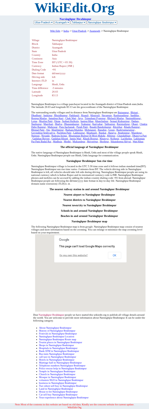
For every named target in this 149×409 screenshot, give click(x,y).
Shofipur (104, 141)
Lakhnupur (79, 132)
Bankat (102, 132)
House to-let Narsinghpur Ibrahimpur (58, 391)
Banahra (102, 130)
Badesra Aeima (59, 135)
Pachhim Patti (64, 132)
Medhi (67, 141)
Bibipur (111, 135)
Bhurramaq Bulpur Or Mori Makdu (87, 135)
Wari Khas (138, 141)
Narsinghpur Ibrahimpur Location (56, 336)
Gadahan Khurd (59, 138)
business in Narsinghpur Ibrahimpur (57, 383)
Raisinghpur (123, 124)
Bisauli (85, 115)
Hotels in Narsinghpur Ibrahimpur (56, 359)
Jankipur (47, 115)
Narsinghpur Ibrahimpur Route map (57, 339)
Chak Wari (70, 118)
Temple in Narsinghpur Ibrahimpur (57, 371)
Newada (45, 135)
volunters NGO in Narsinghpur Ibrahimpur (61, 380)
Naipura (35, 135)
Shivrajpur (92, 141)
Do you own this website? (74, 255)
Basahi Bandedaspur (100, 127)
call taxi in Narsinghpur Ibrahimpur (57, 357)
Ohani (135, 124)
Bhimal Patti (37, 130)
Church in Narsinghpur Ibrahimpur (57, 374)
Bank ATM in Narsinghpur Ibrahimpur (59, 351)
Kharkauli (92, 132)
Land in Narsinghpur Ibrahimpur (56, 389)
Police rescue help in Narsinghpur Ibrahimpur (63, 368)
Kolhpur (114, 138)
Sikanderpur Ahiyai (121, 141)
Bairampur (123, 112)
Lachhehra (126, 138)
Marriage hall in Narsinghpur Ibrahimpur (60, 362)
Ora (48, 130)
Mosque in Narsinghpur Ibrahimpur (57, 377)
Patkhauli (74, 115)
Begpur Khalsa (39, 118)
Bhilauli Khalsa (115, 118)
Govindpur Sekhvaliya (43, 132)
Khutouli (95, 115)
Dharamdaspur (71, 124)
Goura (111, 130)
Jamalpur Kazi (56, 118)
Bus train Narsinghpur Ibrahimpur (56, 354)
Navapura (107, 115)
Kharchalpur (101, 121)
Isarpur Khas (87, 121)
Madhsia (57, 141)
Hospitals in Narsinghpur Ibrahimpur (58, 348)
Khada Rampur (132, 127)
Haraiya (112, 132)
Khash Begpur (90, 138)
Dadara (135, 121)
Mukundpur (79, 141)
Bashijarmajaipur (125, 130)
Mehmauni (90, 130)
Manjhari (48, 124)
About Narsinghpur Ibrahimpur (55, 328)
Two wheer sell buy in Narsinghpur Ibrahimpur (63, 386)
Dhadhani (36, 115)
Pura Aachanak (67, 127)
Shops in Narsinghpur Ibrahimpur (56, 345)
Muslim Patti (46, 121)
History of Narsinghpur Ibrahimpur (57, 330)
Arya (80, 118)
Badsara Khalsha (74, 130)
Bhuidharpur (61, 115)
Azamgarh (94, 31)
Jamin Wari (75, 138)
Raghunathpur (121, 115)
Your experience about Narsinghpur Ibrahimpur (63, 397)
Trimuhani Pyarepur (95, 118)
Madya (58, 124)
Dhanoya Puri (139, 135)
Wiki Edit (55, 31)
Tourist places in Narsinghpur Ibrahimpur (60, 342)
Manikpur (136, 132)
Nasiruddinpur (133, 118)
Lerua (34, 121)
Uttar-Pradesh (79, 31)
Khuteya (104, 138)
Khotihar (117, 127)
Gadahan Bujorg (41, 138)
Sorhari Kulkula (70, 121)
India (66, 31)
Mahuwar (52, 127)
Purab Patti (82, 127)
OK (114, 255)
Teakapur (86, 124)
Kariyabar (97, 124)
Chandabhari (124, 135)
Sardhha (134, 115)
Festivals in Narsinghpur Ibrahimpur (58, 333)
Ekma (57, 121)
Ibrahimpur (124, 132)
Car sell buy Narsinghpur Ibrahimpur (58, 394)
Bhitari (134, 112)
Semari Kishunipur (120, 121)
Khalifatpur (58, 130)
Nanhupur (36, 124)
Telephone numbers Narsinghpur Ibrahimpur (62, 365)
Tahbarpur (109, 124)
